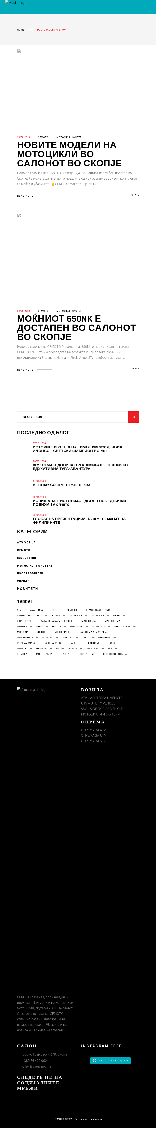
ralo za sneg (52, 643)
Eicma (116, 615)
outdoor (104, 637)
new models (25, 637)
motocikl (76, 626)
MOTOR (41, 632)
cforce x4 (75, 615)
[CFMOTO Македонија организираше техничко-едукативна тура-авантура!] (24, 465)
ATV (19, 610)
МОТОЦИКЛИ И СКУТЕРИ (100, 714)
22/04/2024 (39, 515)
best (55, 610)
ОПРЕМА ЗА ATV (93, 730)
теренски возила (115, 654)
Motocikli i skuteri (69, 137)
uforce (22, 648)
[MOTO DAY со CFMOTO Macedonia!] (24, 483)
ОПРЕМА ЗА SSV (93, 741)
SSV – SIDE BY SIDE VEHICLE (102, 709)
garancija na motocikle (56, 621)
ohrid (85, 637)
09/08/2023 (23, 311)
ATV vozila (26, 542)
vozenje (41, 648)
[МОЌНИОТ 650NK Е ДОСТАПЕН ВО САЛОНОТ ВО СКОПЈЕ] (78, 257)
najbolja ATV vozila (93, 632)
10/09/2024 (39, 461)
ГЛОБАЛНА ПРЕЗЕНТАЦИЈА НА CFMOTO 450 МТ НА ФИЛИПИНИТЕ (79, 521)
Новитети (27, 589)
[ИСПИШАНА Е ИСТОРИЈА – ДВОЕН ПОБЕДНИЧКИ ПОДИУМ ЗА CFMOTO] (24, 501)
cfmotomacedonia (98, 610)
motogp (22, 632)
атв (109, 648)
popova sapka (26, 643)
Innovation (26, 558)
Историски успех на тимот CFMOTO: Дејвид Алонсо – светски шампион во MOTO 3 (77, 449)
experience (24, 621)
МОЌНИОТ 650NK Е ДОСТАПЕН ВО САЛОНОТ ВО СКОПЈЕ (76, 328)
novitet (47, 637)
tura (111, 643)
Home (20, 30)
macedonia (88, 621)
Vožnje (23, 581)
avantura (36, 610)
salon (74, 643)
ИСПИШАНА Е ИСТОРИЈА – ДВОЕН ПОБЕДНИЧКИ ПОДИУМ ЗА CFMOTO (79, 503)
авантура (92, 648)
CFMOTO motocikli (29, 615)
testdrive (93, 643)
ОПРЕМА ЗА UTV (93, 735)
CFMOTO (43, 137)
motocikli (98, 626)
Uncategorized (30, 573)
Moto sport (63, 632)
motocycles (122, 626)
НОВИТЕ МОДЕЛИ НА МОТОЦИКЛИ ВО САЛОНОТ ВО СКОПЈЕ (69, 154)
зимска (22, 654)
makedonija (112, 621)
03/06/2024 (39, 497)
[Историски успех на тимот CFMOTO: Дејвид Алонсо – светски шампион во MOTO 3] (24, 447)
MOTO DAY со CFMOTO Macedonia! (61, 485)
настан (66, 654)
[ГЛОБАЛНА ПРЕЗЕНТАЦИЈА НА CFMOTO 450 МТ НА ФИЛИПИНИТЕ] (24, 519)
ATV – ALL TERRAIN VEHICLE (101, 698)
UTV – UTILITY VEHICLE (98, 703)
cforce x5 (97, 615)
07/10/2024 (39, 443)
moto (39, 626)
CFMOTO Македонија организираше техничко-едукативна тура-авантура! (81, 467)
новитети (87, 654)
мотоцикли (44, 654)
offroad (67, 637)
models (22, 626)
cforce (55, 615)
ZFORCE (72, 648)
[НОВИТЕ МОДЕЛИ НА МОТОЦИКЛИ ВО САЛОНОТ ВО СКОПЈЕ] (78, 88)
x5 (57, 648)
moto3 (56, 626)
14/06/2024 (39, 481)
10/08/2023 (23, 137)
